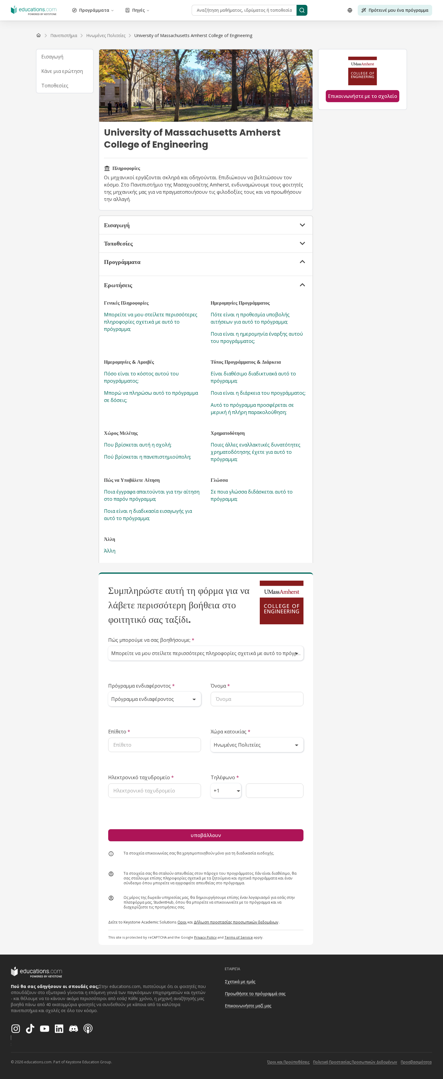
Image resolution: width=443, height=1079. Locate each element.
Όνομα (220, 685)
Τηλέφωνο (225, 777)
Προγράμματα (94, 10)
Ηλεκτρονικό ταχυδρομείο (141, 777)
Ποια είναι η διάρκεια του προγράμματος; (258, 393)
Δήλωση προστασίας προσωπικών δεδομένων (236, 922)
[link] (193, 36)
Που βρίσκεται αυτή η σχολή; (137, 444)
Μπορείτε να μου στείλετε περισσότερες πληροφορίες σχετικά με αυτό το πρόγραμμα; (150, 321)
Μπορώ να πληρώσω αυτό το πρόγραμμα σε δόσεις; (151, 396)
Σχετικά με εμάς (240, 981)
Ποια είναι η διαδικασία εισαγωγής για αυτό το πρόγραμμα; (148, 515)
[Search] (302, 10)
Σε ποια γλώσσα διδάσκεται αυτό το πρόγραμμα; (252, 495)
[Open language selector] (349, 10)
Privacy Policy (205, 937)
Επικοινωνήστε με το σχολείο (362, 96)
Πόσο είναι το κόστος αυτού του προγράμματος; (141, 377)
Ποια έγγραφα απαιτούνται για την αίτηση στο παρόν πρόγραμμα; (152, 495)
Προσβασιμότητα (416, 1062)
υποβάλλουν (206, 835)
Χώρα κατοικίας (230, 731)
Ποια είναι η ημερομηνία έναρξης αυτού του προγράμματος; (257, 337)
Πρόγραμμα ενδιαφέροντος (141, 685)
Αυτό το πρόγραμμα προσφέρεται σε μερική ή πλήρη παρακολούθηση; (252, 409)
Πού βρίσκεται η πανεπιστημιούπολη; (147, 456)
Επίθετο (119, 731)
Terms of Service (239, 937)
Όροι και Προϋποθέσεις (288, 1062)
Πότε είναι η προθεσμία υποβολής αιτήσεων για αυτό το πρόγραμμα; (250, 318)
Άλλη (109, 550)
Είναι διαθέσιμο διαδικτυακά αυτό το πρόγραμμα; (253, 377)
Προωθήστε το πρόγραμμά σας (255, 993)
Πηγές (138, 10)
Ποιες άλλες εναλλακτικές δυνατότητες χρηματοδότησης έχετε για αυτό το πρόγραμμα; (255, 452)
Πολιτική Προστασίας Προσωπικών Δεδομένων (355, 1062)
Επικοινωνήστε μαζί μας (248, 1005)
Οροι (182, 922)
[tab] (64, 56)
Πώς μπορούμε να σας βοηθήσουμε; (151, 640)
